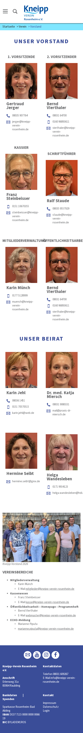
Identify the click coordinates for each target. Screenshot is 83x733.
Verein (22, 27)
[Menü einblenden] (5, 12)
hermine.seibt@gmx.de (26, 481)
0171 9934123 (60, 487)
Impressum (49, 703)
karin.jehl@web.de (23, 413)
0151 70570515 (20, 407)
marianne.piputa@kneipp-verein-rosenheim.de (46, 629)
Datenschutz (51, 707)
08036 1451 (18, 401)
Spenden (8, 699)
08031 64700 (60, 116)
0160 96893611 (61, 122)
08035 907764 (20, 116)
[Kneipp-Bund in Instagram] (46, 655)
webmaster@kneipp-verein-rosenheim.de (51, 615)
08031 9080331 (61, 404)
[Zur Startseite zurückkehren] (36, 7)
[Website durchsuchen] (15, 12)
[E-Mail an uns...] (27, 655)
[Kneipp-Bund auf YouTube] (37, 655)
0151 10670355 (20, 206)
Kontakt (48, 695)
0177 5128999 (20, 296)
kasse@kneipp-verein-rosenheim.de (47, 602)
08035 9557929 (61, 209)
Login (46, 711)
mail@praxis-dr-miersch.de (62, 413)
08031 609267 (60, 674)
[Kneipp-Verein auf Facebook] (55, 655)
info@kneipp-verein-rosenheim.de (59, 680)
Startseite (9, 27)
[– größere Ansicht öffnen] (41, 537)
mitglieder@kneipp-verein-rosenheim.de (50, 589)
